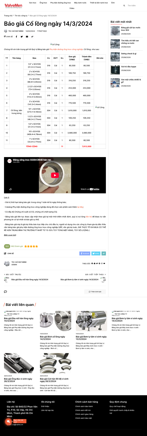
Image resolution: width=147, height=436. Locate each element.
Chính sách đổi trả (82, 410)
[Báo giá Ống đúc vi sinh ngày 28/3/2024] (19, 363)
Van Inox (32, 3)
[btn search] (124, 5)
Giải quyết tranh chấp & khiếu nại (122, 411)
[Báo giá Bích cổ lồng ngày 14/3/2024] (55, 321)
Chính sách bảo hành (84, 406)
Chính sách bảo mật (83, 418)
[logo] (13, 5)
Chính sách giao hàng (84, 414)
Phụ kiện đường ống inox (60, 3)
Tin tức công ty (13, 314)
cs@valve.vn (17, 424)
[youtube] (104, 263)
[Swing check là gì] (115, 56)
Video (71, 8)
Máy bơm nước (80, 3)
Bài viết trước (13, 274)
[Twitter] (97, 263)
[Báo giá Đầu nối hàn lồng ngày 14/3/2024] (19, 312)
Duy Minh (19, 31)
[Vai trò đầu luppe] (115, 70)
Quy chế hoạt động (117, 406)
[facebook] (92, 263)
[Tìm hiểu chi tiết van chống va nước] (115, 43)
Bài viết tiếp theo (94, 274)
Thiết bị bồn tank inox (99, 3)
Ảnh (113, 3)
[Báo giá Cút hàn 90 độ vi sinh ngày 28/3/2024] (55, 363)
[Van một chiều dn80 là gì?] (115, 83)
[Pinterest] (99, 263)
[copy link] (32, 36)
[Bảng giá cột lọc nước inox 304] (115, 30)
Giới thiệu (45, 406)
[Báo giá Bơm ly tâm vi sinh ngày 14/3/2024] (127, 312)
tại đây (80, 207)
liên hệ (89, 216)
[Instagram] (102, 263)
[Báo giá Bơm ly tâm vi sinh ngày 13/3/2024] (91, 321)
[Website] (94, 263)
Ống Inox (43, 3)
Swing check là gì (128, 53)
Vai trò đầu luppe (128, 66)
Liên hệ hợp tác (47, 410)
